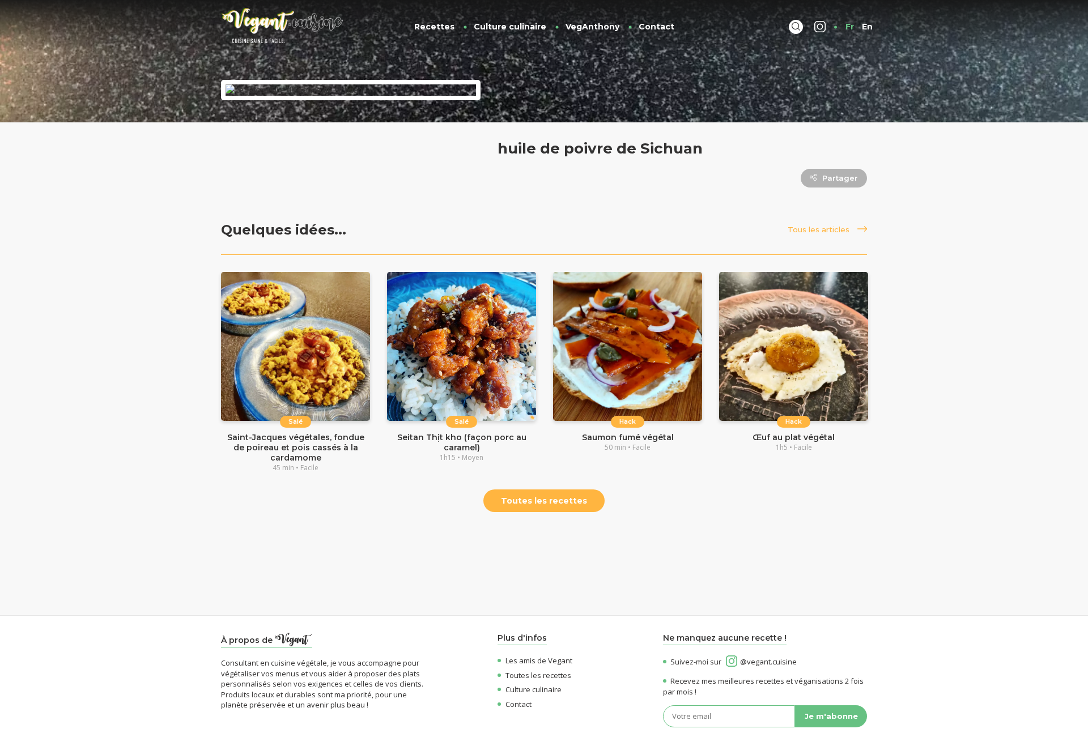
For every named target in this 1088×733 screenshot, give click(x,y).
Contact (656, 27)
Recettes (434, 27)
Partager (840, 177)
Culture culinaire (510, 27)
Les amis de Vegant (538, 660)
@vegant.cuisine (768, 662)
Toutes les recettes (544, 501)
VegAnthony (592, 27)
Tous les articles (820, 229)
